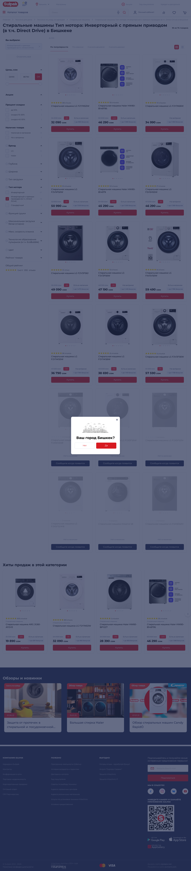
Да (106, 445)
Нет (85, 445)
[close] (117, 420)
